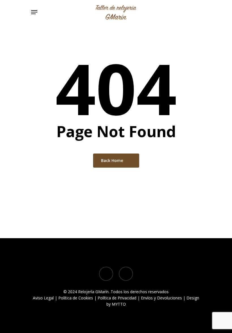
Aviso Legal (43, 298)
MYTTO (119, 304)
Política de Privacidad (117, 298)
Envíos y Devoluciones (161, 298)
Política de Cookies (75, 298)
